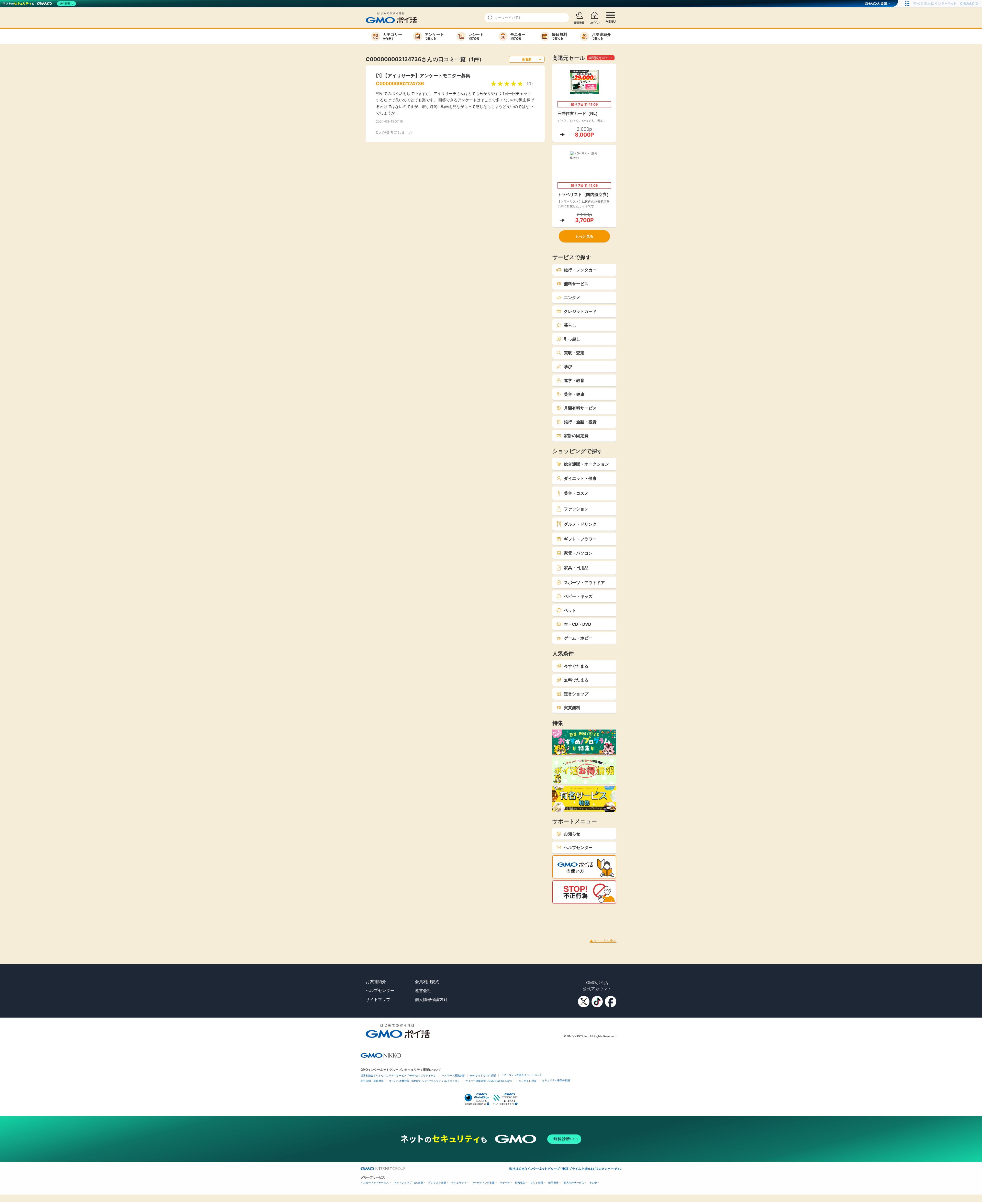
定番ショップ (576, 693)
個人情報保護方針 (431, 999)
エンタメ (572, 297)
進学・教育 (574, 380)
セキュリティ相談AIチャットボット (521, 1075)
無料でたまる (576, 679)
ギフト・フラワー (580, 539)
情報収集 (520, 1182)
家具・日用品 (576, 567)
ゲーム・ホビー (578, 638)
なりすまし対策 (528, 1080)
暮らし (570, 325)
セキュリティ (458, 1182)
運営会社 (423, 990)
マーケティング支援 (483, 1182)
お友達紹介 (376, 981)
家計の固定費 (576, 435)
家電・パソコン (578, 553)
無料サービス (576, 283)
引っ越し (572, 338)
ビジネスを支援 (437, 1182)
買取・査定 (574, 352)
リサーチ (505, 1182)
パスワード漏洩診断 (453, 1075)
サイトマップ (378, 999)
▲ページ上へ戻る (603, 941)
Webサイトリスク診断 (483, 1075)
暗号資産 (553, 1182)
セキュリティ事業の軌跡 (556, 1080)
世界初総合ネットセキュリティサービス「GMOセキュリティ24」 (398, 1075)
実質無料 (572, 707)
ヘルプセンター (578, 847)
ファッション (576, 508)
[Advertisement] (93, 915)
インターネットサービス (375, 1182)
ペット (570, 610)
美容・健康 (574, 394)
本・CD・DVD (577, 624)
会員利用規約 (427, 981)
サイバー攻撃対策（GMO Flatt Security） (489, 1080)
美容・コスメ (576, 493)
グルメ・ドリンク (580, 524)
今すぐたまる (576, 666)
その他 (593, 1182)
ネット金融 (536, 1182)
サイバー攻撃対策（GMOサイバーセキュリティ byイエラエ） (424, 1080)
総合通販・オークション (586, 464)
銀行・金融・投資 (580, 421)
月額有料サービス (580, 408)
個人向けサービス (574, 1182)
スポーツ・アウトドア (584, 582)
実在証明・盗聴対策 (372, 1080)
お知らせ (572, 833)
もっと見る (584, 236)
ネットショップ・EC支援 (408, 1182)
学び (568, 366)
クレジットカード (580, 311)
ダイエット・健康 (580, 478)
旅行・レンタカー (580, 269)
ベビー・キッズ (578, 596)
